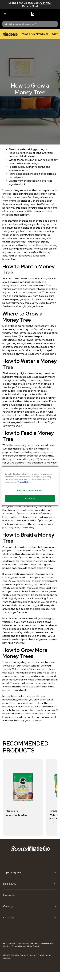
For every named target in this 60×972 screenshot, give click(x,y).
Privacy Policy (9, 943)
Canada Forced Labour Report (25, 946)
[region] (29, 486)
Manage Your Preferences (30, 490)
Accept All (30, 498)
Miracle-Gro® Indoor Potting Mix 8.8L (35, 278)
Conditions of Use (25, 943)
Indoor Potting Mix (16, 815)
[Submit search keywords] (6, 24)
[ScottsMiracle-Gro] (32, 14)
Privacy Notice (24, 482)
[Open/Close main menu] (5, 13)
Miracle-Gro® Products (35, 34)
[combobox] (30, 24)
